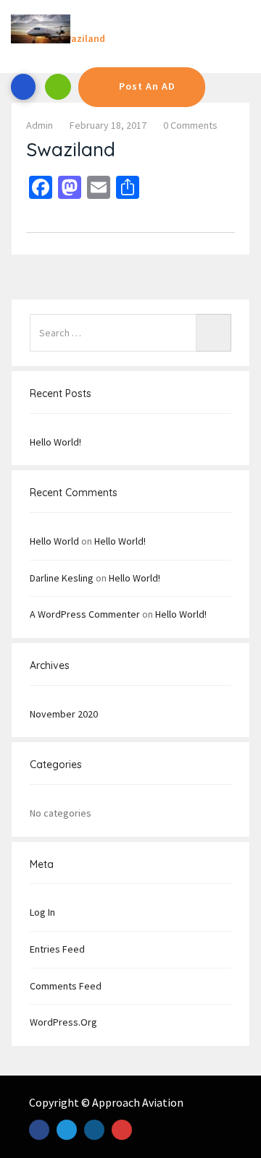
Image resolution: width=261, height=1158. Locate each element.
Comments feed (66, 985)
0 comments (190, 125)
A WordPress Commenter (85, 614)
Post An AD (147, 86)
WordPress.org (63, 1022)
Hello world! (55, 441)
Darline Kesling (62, 577)
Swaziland (70, 149)
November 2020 (64, 713)
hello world (54, 541)
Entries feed (57, 948)
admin (39, 125)
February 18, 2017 (108, 125)
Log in (42, 912)
